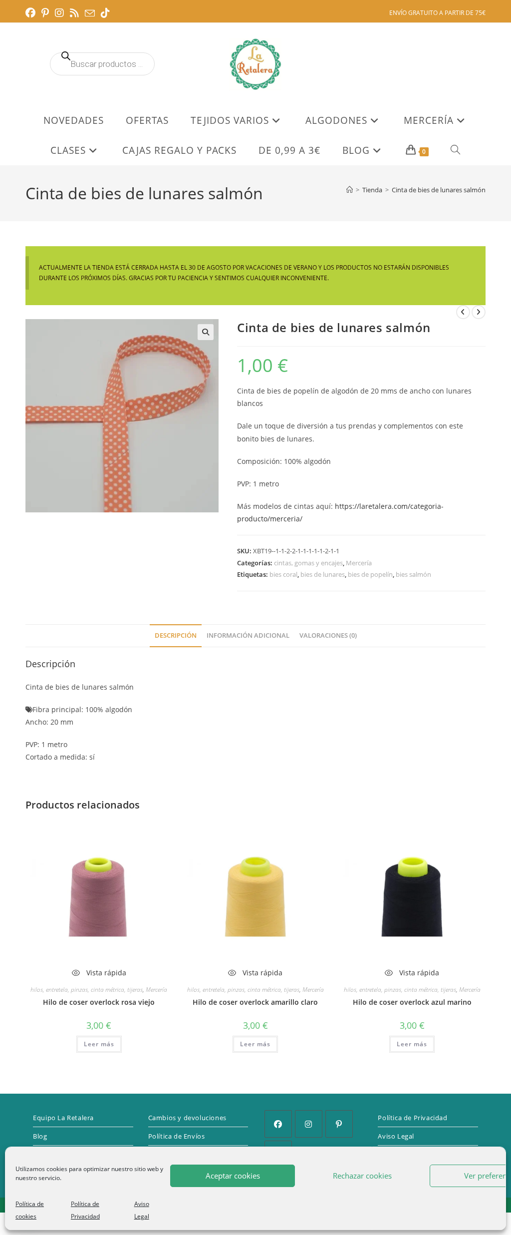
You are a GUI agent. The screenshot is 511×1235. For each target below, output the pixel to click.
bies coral (283, 574)
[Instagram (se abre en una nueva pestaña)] (59, 13)
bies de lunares (322, 574)
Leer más (99, 1044)
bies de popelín (370, 574)
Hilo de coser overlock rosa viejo (99, 1002)
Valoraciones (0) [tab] (328, 635)
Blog (40, 1136)
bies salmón (413, 574)
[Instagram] (308, 1124)
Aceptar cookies (233, 1176)
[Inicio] (349, 189)
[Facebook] (278, 1124)
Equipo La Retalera (63, 1117)
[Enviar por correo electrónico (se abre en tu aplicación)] (90, 13)
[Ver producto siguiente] (479, 312)
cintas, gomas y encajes (308, 562)
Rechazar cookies (362, 1176)
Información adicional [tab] (248, 635)
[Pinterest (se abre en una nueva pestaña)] (45, 13)
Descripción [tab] (176, 635)
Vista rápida (105, 972)
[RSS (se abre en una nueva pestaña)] (74, 13)
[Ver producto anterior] (463, 312)
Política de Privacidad (412, 1117)
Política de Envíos (176, 1136)
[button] (206, 332)
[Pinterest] (339, 1124)
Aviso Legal (396, 1136)
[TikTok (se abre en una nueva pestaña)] (105, 13)
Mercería (359, 562)
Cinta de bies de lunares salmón (439, 189)
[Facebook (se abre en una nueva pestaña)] (31, 13)
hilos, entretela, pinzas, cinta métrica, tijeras (86, 989)
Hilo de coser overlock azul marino (412, 1002)
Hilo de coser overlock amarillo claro (255, 1002)
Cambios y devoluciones (187, 1117)
